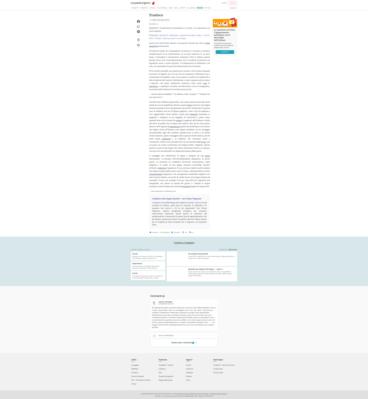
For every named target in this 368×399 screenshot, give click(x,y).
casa (205, 83)
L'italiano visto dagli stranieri (160, 20)
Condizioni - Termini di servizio (224, 365)
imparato (194, 114)
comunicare (175, 126)
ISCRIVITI (225, 52)
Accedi (224, 3)
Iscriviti (232, 3)
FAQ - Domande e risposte (140, 380)
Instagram (189, 373)
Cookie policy (218, 369)
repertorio (162, 168)
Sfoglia (152, 8)
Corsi (175, 8)
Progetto (135, 8)
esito (208, 43)
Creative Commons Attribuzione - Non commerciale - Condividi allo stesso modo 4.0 (202, 393)
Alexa (188, 380)
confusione (166, 139)
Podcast (189, 376)
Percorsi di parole (137, 376)
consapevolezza (155, 174)
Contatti (182, 8)
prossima (186, 186)
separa (179, 120)
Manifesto (144, 8)
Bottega (208, 8)
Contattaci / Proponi (166, 365)
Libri (170, 8)
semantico (153, 46)
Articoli (133, 384)
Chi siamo (134, 373)
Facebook (189, 369)
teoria (207, 156)
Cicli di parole (162, 8)
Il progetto (135, 365)
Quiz (160, 373)
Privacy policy (218, 373)
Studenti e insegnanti (166, 376)
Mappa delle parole (165, 380)
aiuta (189, 105)
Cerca (234, 8)
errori (203, 142)
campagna (153, 86)
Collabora (191, 8)
